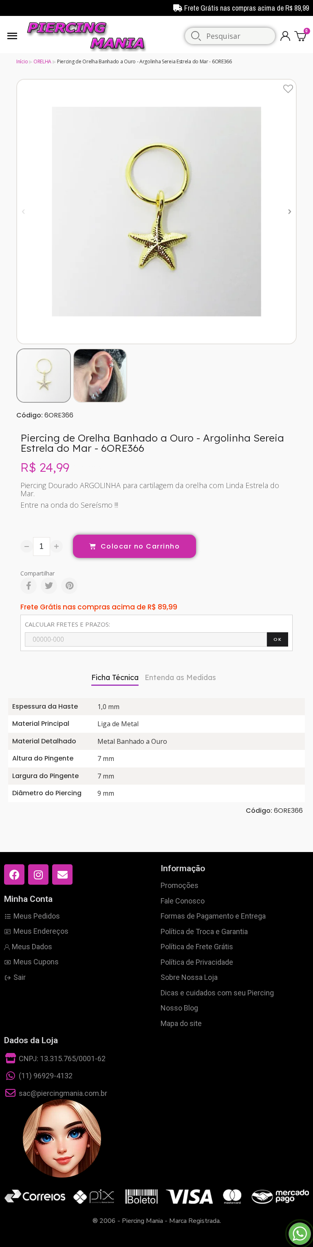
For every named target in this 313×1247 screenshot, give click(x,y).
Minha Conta (28, 899)
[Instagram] (38, 874)
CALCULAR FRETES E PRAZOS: (67, 624)
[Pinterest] (69, 586)
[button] (23, 211)
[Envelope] (62, 874)
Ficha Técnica (115, 677)
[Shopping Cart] (301, 35)
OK (277, 639)
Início (22, 61)
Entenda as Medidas (180, 677)
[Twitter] (49, 586)
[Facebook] (28, 586)
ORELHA (42, 61)
